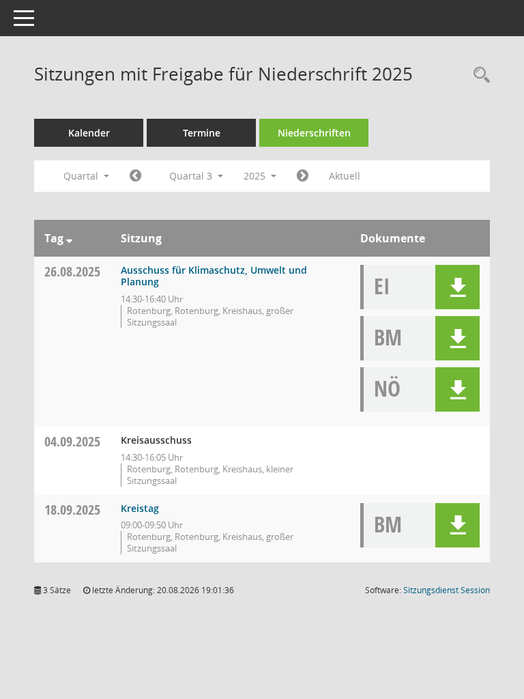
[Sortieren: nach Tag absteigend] (69, 238)
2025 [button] (256, 175)
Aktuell (344, 175)
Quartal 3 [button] (192, 175)
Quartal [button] (82, 175)
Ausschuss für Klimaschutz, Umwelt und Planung (214, 275)
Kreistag (140, 508)
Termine (201, 132)
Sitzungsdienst (446, 590)
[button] (457, 287)
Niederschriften (314, 132)
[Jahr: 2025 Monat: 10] (303, 176)
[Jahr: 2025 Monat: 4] (135, 176)
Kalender (89, 132)
